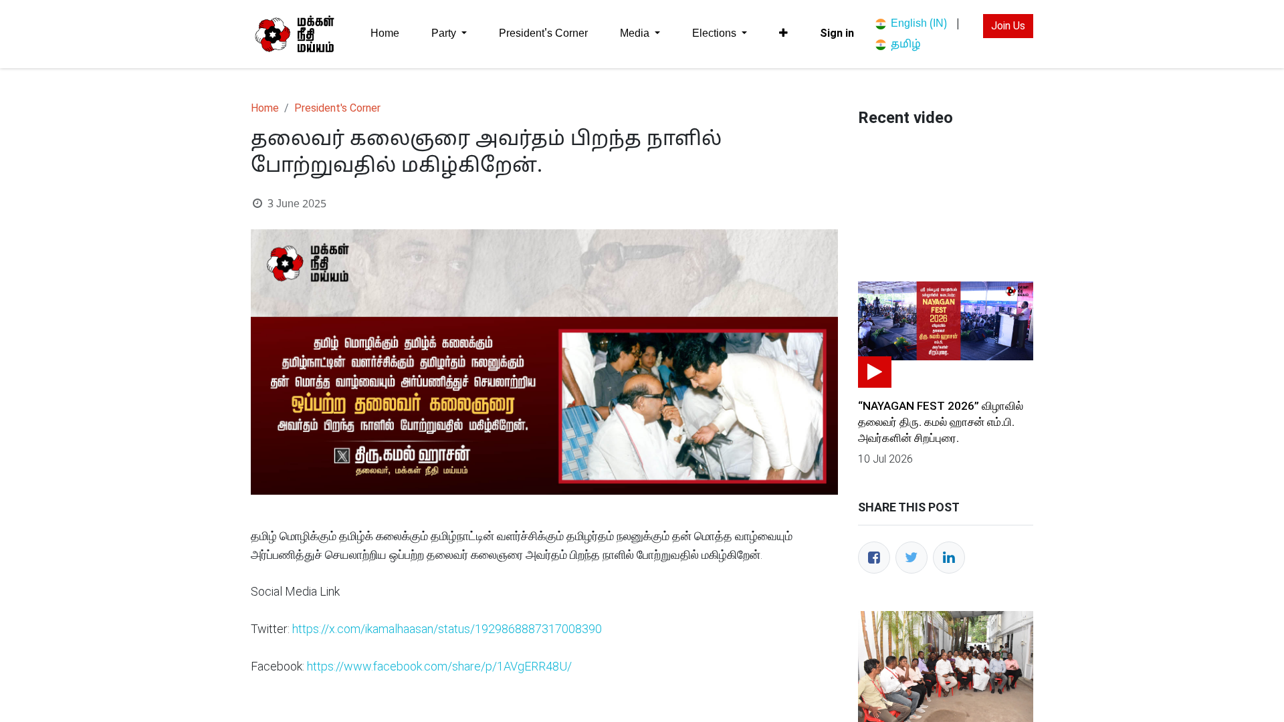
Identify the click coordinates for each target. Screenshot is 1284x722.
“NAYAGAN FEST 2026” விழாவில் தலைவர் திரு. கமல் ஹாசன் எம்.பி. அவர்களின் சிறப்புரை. (940, 422)
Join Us (1008, 25)
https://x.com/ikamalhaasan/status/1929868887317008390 (447, 629)
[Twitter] (911, 558)
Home (265, 108)
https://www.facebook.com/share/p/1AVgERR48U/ (439, 666)
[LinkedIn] (949, 558)
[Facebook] (874, 558)
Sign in (837, 33)
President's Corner (337, 108)
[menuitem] (384, 33)
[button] (783, 33)
